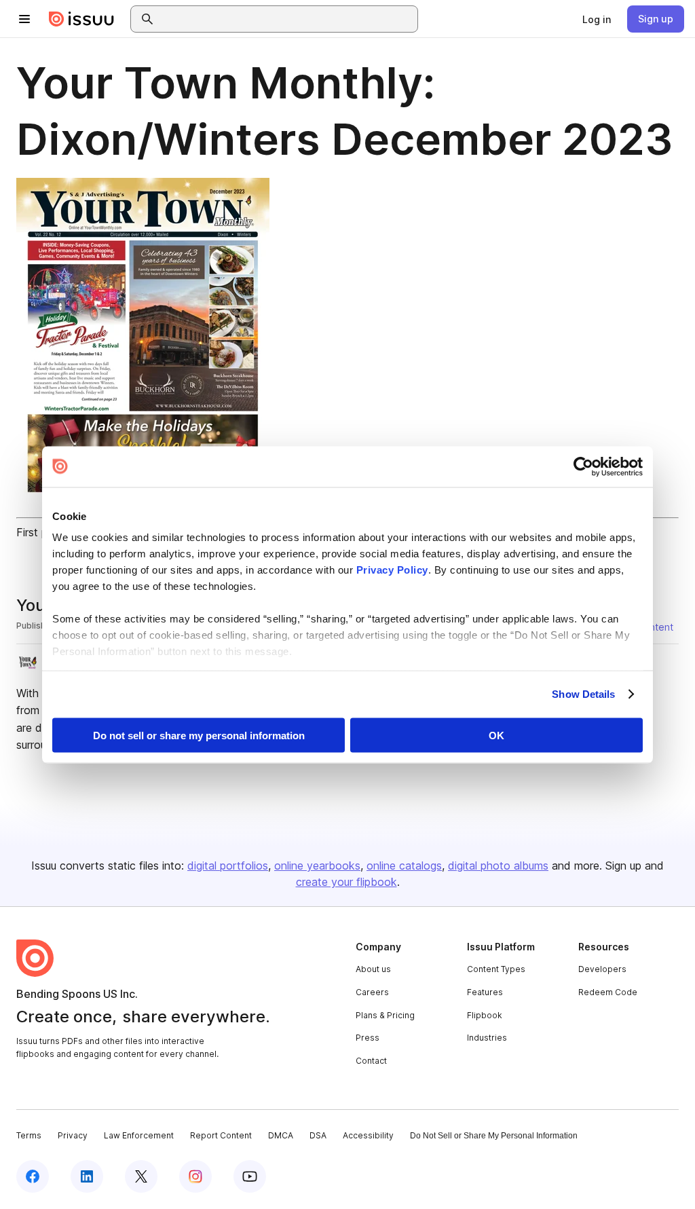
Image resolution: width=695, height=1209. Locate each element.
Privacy (73, 1135)
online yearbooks (317, 865)
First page (41, 532)
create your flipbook (346, 882)
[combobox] (286, 19)
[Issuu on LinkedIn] (87, 1176)
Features (485, 992)
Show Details (583, 694)
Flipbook (484, 1015)
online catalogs (404, 865)
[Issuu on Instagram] (195, 1176)
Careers (372, 992)
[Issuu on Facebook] (32, 1176)
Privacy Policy (392, 570)
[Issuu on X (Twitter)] (141, 1176)
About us (373, 969)
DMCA (280, 1135)
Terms (28, 1135)
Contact (371, 1061)
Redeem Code (607, 992)
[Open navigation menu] (24, 19)
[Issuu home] (81, 19)
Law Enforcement (139, 1135)
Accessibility (368, 1135)
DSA (317, 1135)
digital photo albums (498, 865)
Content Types (496, 969)
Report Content (221, 1135)
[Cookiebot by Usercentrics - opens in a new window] (583, 466)
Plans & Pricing (385, 1015)
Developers (602, 969)
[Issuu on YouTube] (249, 1176)
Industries (487, 1038)
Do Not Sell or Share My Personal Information (494, 1135)
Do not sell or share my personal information (199, 735)
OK (496, 735)
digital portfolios (227, 865)
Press (367, 1038)
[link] (596, 19)
